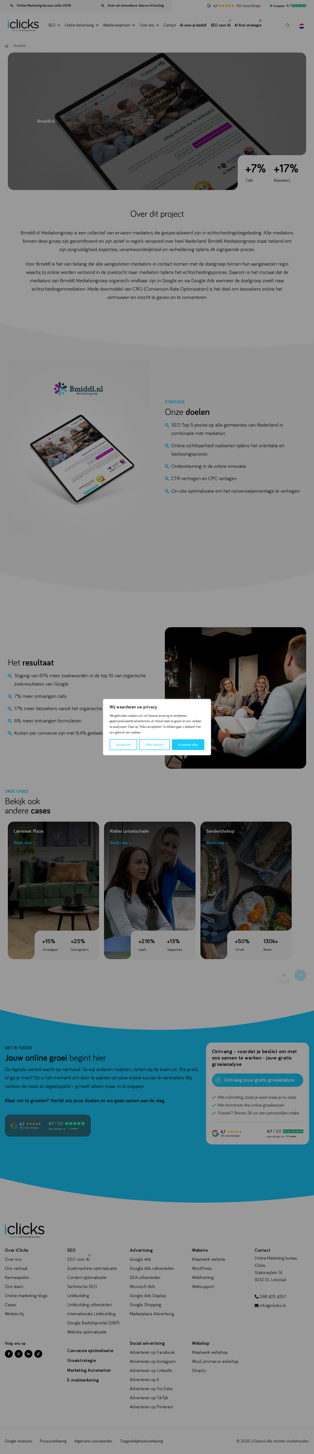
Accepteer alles (188, 744)
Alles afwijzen (154, 744)
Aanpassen (123, 744)
